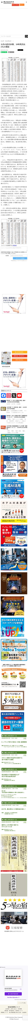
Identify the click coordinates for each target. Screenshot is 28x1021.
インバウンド (8, 40)
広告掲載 (20, 1008)
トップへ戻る (22, 1002)
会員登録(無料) (19, 352)
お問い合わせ (14, 1008)
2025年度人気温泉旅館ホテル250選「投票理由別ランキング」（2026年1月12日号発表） (17, 427)
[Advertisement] (14, 15)
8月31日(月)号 (6, 366)
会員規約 (24, 1012)
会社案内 (7, 1008)
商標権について (4, 1012)
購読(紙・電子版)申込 (16, 4)
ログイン (22, 4)
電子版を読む (20, 359)
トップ (2, 40)
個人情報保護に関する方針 (15, 1012)
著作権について (19, 1010)
